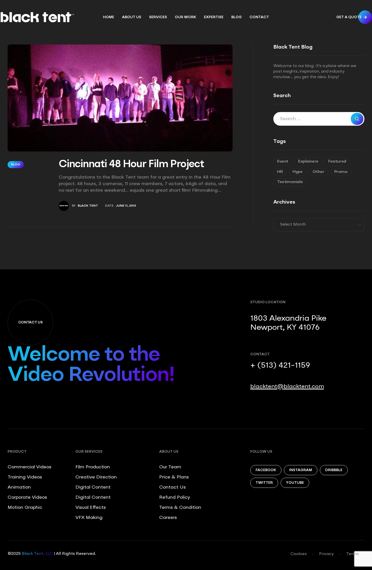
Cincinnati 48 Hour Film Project (131, 165)
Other (318, 172)
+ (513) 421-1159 (280, 365)
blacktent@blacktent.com (287, 386)
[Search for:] (318, 119)
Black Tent (88, 205)
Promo (341, 172)
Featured (337, 162)
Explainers (308, 162)
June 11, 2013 (126, 205)
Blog (15, 164)
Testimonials (290, 182)
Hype (297, 172)
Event (282, 162)
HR (280, 172)
